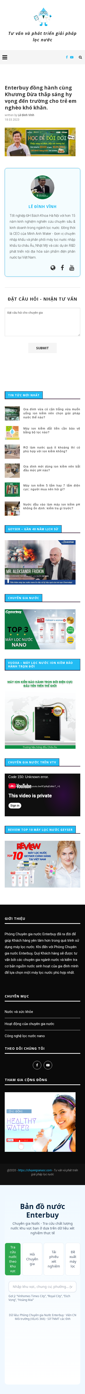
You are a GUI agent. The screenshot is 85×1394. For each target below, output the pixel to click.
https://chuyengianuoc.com (35, 1170)
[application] (42, 795)
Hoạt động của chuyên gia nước (29, 1024)
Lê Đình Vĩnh (26, 115)
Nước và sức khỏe (19, 1012)
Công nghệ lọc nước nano (25, 1036)
